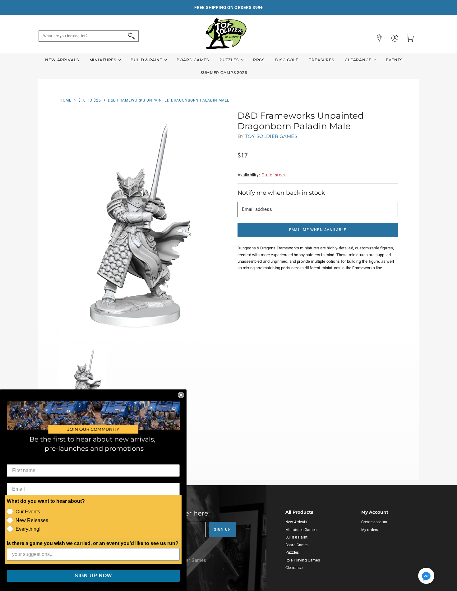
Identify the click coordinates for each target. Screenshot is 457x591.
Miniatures (104, 59)
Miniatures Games (300, 530)
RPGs (259, 59)
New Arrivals (62, 59)
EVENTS (394, 59)
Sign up (222, 529)
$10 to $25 (89, 100)
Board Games (193, 59)
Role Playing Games (302, 560)
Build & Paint (147, 59)
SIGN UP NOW (93, 575)
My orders (369, 530)
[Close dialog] (181, 395)
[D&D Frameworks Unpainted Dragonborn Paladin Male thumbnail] (83, 381)
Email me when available (317, 230)
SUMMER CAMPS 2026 (224, 72)
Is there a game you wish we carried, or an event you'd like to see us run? (92, 543)
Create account (374, 522)
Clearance (359, 59)
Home (66, 100)
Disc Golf (286, 59)
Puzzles (229, 59)
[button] (426, 576)
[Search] (130, 36)
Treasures (321, 59)
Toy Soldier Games (271, 136)
